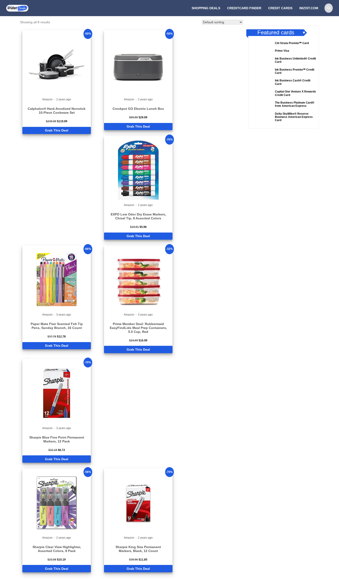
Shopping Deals (206, 8)
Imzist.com (308, 8)
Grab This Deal (56, 130)
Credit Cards (280, 8)
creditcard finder (244, 8)
